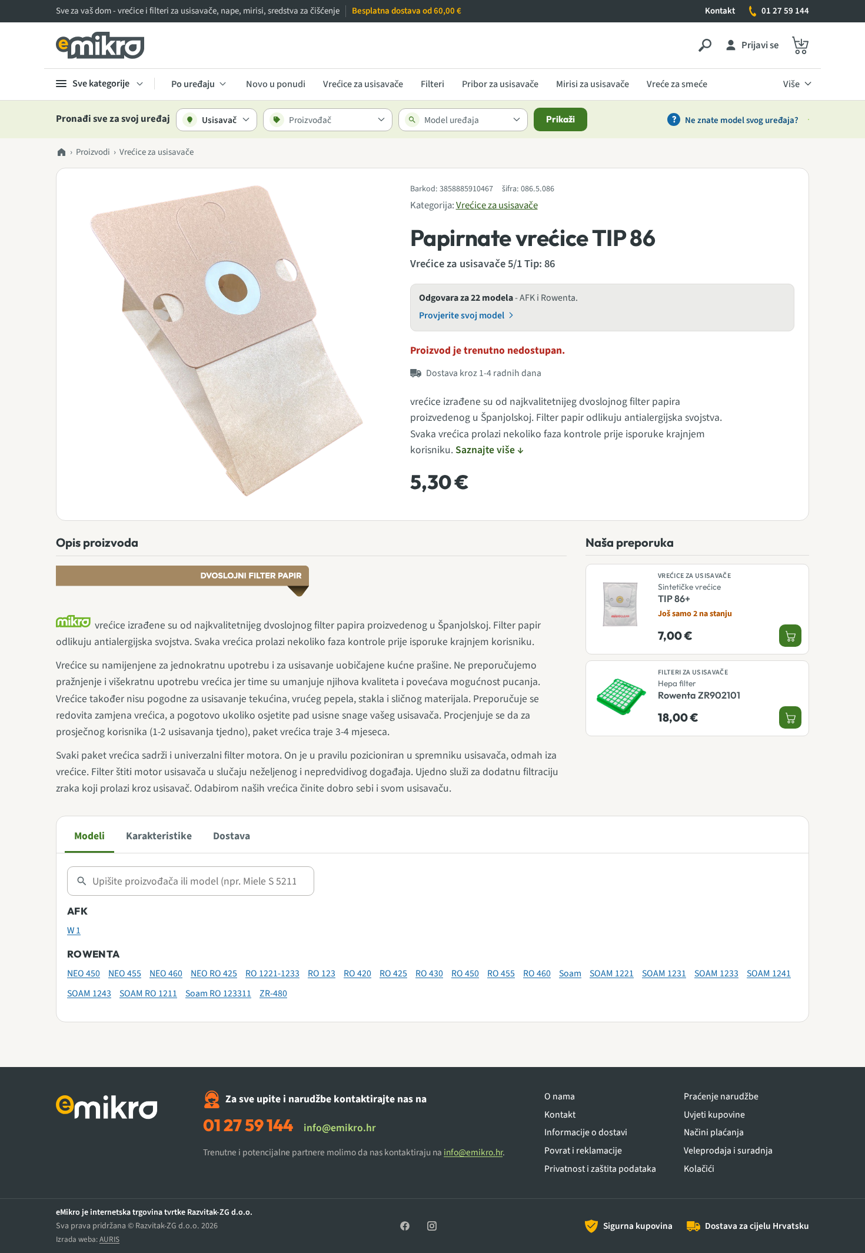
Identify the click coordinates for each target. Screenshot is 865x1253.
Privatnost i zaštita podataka (600, 1169)
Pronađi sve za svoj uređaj (113, 119)
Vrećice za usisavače (363, 84)
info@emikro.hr (340, 1128)
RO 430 (429, 973)
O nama (559, 1097)
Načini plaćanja (714, 1132)
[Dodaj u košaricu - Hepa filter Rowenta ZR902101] (790, 718)
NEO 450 (83, 973)
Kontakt (720, 11)
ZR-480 (273, 993)
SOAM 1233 (716, 973)
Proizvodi (93, 152)
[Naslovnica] (61, 153)
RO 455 (501, 973)
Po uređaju (193, 84)
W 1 (74, 930)
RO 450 (465, 973)
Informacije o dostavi (585, 1132)
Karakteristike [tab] (159, 836)
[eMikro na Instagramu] (432, 1226)
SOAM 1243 (89, 993)
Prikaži (560, 119)
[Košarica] (800, 45)
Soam (570, 973)
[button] (231, 342)
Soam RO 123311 (218, 993)
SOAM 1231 (664, 973)
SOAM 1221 (612, 973)
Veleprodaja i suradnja (728, 1151)
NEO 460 (165, 973)
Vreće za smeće (677, 84)
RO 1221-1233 (272, 973)
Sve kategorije (100, 83)
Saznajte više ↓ (489, 450)
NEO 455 (124, 973)
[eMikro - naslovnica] (100, 45)
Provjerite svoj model (461, 316)
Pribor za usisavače (500, 84)
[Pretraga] (704, 45)
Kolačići (699, 1169)
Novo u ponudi (275, 84)
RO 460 (537, 973)
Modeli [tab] (89, 836)
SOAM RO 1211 (148, 993)
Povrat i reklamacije (583, 1151)
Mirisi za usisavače (592, 84)
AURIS (109, 1239)
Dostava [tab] (231, 836)
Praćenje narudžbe (721, 1097)
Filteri (432, 84)
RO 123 (321, 973)
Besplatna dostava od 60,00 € (406, 10)
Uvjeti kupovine (714, 1115)
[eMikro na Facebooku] (405, 1226)
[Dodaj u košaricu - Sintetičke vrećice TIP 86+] (790, 636)
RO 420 (357, 973)
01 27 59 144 (785, 11)
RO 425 (393, 973)
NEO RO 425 (214, 973)
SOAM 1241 (769, 973)
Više (791, 84)
